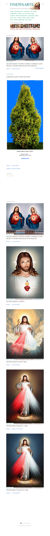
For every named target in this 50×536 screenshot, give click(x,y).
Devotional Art (18, 11)
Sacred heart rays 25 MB (16, 362)
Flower (12, 15)
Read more (39, 68)
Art (31, 11)
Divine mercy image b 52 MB (17, 490)
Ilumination (13, 13)
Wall (15, 17)
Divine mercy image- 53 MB (16, 426)
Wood (19, 17)
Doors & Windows (19, 19)
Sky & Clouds (27, 13)
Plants (24, 17)
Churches (31, 15)
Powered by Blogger (26, 523)
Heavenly (27, 11)
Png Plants (28, 19)
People (20, 13)
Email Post (15, 165)
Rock (11, 17)
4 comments (16, 69)
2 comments (16, 304)
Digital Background (21, 15)
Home (11, 11)
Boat (32, 13)
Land (11, 19)
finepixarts (21, 4)
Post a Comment (10, 175)
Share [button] (8, 69)
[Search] (43, 3)
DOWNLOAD (25, 158)
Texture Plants (15, 168)
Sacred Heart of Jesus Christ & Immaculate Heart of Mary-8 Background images (24, 65)
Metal (28, 17)
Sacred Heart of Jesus (15, 301)
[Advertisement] (25, 189)
